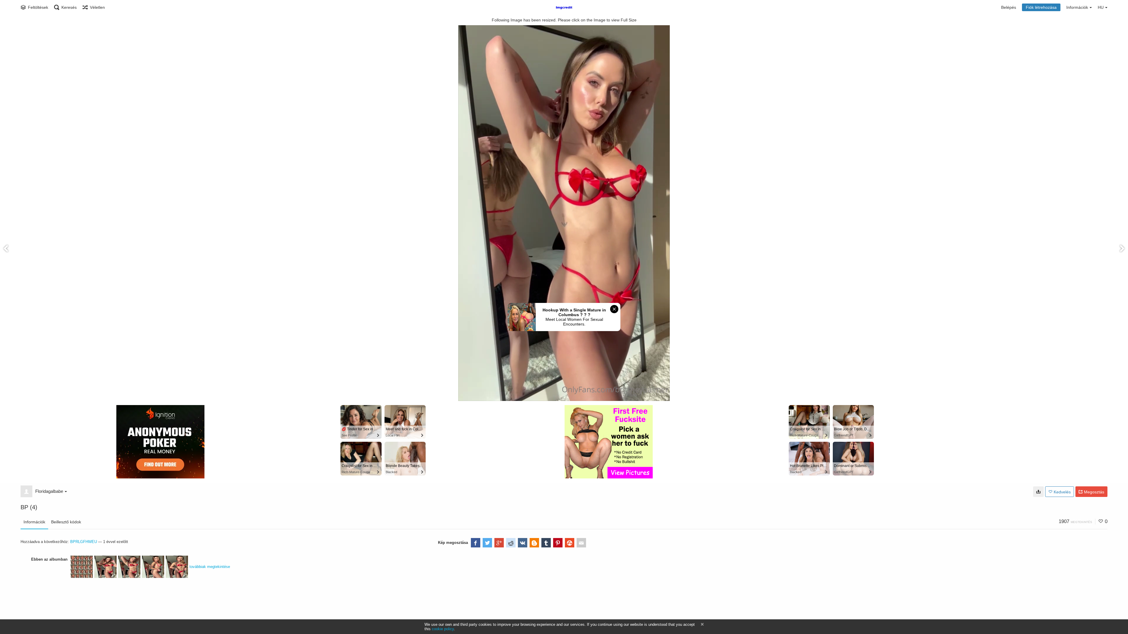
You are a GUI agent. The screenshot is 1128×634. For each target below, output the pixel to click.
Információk (34, 522)
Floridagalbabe (49, 491)
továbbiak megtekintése (209, 566)
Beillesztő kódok (66, 522)
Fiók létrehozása (1041, 7)
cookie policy (443, 629)
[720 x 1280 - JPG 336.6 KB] (1038, 491)
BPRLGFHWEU (83, 541)
